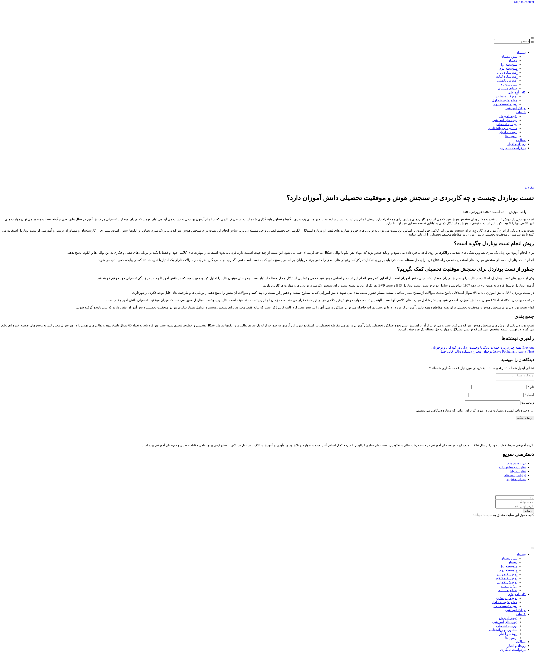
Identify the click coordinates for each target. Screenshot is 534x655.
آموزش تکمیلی (507, 80)
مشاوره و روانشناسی (502, 128)
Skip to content (524, 2)
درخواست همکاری (513, 148)
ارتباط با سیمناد (515, 475)
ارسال (528, 510)
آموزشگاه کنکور (506, 76)
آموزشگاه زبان (507, 72)
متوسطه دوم (508, 68)
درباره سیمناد (516, 463)
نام (531, 387)
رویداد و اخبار (508, 132)
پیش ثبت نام (508, 84)
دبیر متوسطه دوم (505, 104)
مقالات (521, 140)
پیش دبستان (509, 56)
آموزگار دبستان (506, 96)
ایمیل (529, 394)
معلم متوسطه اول (504, 100)
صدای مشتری (507, 88)
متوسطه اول (508, 64)
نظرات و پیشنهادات (512, 467)
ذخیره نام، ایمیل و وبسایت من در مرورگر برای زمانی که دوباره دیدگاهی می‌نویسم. (472, 410)
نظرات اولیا (518, 471)
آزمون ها (511, 136)
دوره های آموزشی (504, 120)
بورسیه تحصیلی (506, 124)
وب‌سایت (527, 402)
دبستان (512, 60)
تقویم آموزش (508, 116)
